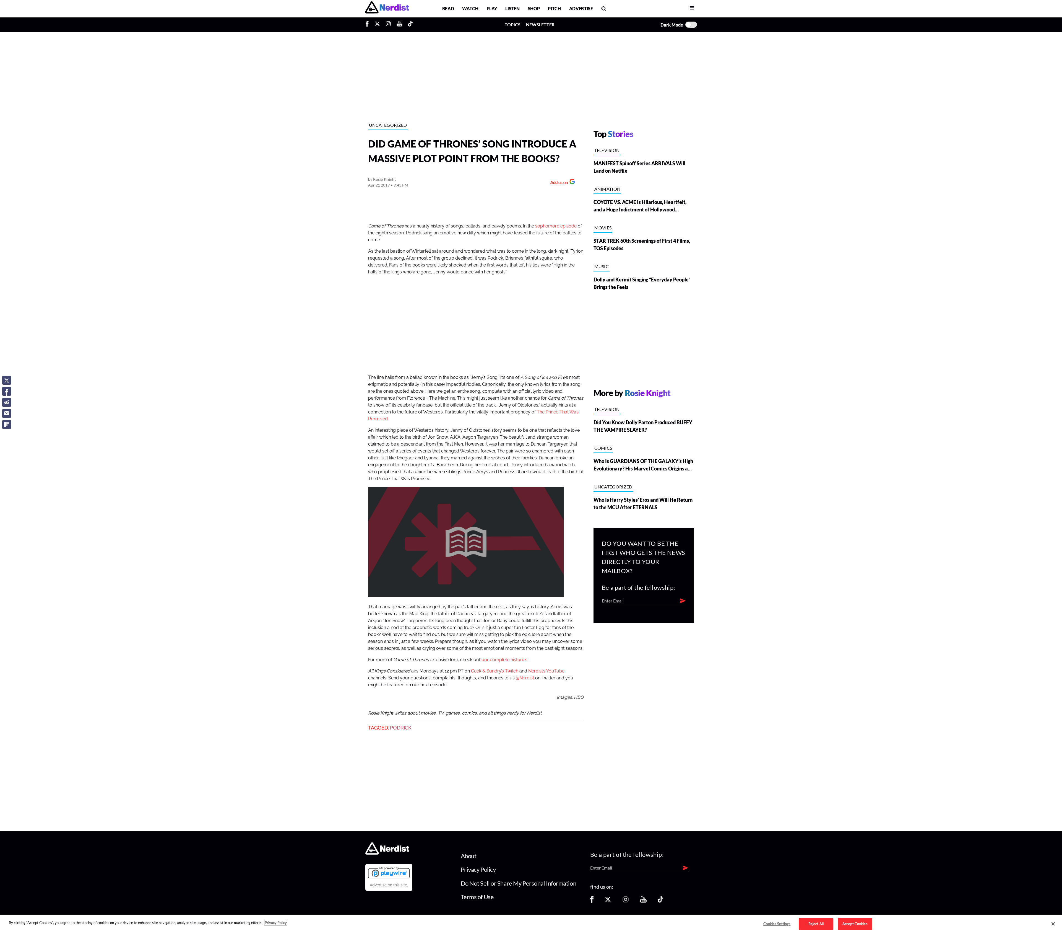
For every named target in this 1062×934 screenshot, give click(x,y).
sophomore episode (556, 226)
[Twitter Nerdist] (377, 24)
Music (601, 266)
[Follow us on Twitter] (608, 901)
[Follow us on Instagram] (625, 901)
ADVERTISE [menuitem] (581, 8)
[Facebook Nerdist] (368, 24)
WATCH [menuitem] (470, 8)
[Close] (1053, 924)
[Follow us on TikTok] (660, 901)
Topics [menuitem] (512, 24)
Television (607, 150)
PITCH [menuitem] (554, 8)
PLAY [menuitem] (492, 8)
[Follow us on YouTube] (643, 901)
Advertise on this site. (389, 885)
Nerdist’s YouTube (546, 671)
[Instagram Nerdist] (388, 24)
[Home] (387, 852)
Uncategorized (388, 125)
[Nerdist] (387, 8)
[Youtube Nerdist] (399, 24)
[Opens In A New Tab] (389, 872)
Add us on (558, 183)
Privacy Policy (478, 869)
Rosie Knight (384, 179)
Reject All (816, 924)
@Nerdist (525, 678)
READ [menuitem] (448, 8)
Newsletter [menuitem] (540, 24)
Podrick (401, 728)
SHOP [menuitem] (534, 8)
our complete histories (504, 659)
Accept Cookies (855, 924)
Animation (607, 189)
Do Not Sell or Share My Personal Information (518, 883)
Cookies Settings (776, 924)
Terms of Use (477, 897)
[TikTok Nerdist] (410, 24)
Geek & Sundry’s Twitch (494, 671)
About (469, 856)
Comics (603, 448)
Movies (603, 227)
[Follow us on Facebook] (592, 901)
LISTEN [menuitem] (512, 8)
